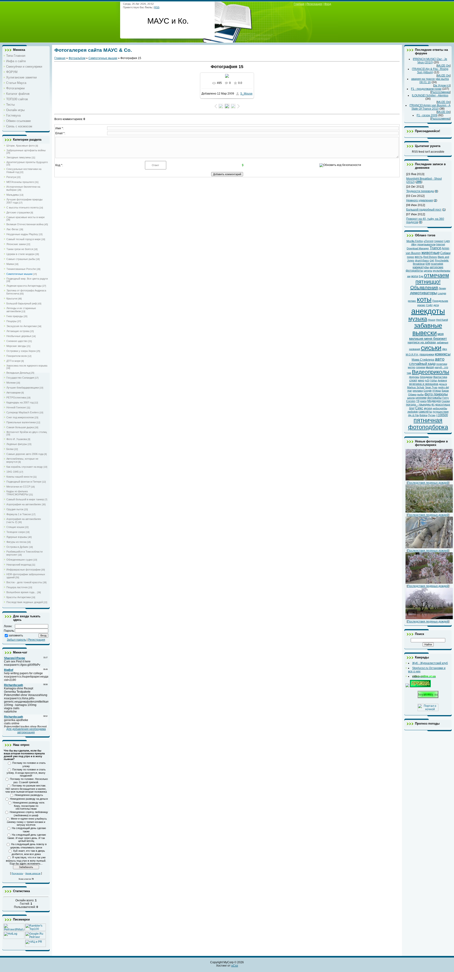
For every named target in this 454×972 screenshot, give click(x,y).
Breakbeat (419, 263)
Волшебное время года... (21, 592)
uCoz (234, 965)
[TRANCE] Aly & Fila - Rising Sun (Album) (430, 70)
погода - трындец (418, 404)
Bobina (423, 415)
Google (427, 390)
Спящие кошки (15, 527)
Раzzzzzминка (440, 92)
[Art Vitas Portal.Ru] (35, 946)
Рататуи (11, 177)
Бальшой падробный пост (423, 209)
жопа (414, 276)
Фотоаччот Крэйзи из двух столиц (26, 432)
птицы (436, 390)
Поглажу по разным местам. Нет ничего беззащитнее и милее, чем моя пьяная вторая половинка (26, 788)
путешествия (441, 411)
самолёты (425, 411)
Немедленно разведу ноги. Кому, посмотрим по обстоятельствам (29, 805)
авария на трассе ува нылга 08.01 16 (430, 80)
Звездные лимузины (18, 157)
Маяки (10, 264)
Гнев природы (14, 316)
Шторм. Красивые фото (20, 145)
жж (408, 276)
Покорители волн (16, 355)
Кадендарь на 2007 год (20, 402)
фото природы (436, 394)
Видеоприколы (430, 372)
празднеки (426, 354)
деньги (443, 384)
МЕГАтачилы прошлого (20, 182)
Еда (421, 276)
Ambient (442, 380)
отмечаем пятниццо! (432, 278)
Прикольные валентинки (21, 422)
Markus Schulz (415, 387)
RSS (156, 7)
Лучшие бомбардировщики (22, 387)
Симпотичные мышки (19, 273)
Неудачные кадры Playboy (22, 234)
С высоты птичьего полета (22, 207)
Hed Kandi (442, 319)
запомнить (16, 635)
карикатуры (421, 267)
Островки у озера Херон (21, 351)
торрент (439, 241)
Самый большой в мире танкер (25, 499)
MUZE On (443, 65)
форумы (414, 377)
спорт (413, 380)
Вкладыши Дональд (18, 372)
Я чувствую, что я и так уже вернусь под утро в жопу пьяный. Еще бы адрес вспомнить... (26, 860)
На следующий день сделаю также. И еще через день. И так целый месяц (26, 837)
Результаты (17, 873)
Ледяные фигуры (16, 444)
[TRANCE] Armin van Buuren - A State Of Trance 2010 (430, 107)
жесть (419, 257)
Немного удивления (419, 200)
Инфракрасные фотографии (23, 569)
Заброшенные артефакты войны (26, 150)
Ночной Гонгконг (16, 407)
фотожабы (434, 397)
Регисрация (314, 4)
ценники (421, 397)
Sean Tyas (431, 387)
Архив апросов (32, 873)
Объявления (424, 287)
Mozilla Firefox (414, 241)
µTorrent (428, 241)
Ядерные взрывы (16, 537)
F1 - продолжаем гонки (426, 89)
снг (432, 260)
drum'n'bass (422, 260)
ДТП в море (13, 360)
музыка (417, 319)
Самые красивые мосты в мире (25, 217)
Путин (431, 415)
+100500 (442, 415)
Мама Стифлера (423, 359)
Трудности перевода (420, 191)
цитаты (428, 270)
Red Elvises (430, 256)
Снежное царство (16, 341)
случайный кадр (422, 364)
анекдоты (428, 311)
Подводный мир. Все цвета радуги (27, 278)
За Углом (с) (442, 85)
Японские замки (16, 244)
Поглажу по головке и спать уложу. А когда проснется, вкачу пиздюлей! (26, 772)
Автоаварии (13, 392)
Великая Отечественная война (25, 224)
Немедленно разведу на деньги (29, 798)
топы (433, 380)
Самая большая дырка (20, 427)
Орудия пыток (14, 509)
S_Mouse (246, 93)
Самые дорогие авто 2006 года (25, 454)
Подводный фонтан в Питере (23, 481)
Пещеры (11, 321)
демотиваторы (423, 292)
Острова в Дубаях (17, 546)
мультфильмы (441, 270)
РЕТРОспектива (16, 397)
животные (430, 252)
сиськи (431, 347)
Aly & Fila (413, 415)
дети (436, 305)
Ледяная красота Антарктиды (24, 285)
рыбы (420, 394)
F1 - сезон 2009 (427, 115)
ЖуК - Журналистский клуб (430, 663)
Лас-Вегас (12, 229)
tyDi (427, 380)
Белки (9, 449)
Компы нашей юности (19, 476)
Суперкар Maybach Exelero (22, 412)
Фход (327, 4)
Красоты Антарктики (18, 597)
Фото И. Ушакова (16, 439)
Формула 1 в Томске (18, 514)
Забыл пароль (16, 639)
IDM (427, 263)
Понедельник (440, 300)
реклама (418, 390)
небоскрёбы (440, 408)
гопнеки (420, 367)
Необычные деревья (18, 336)
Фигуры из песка (16, 541)
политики (441, 364)
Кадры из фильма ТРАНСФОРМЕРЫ (17, 493)
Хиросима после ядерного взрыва (26, 365)
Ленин (442, 288)
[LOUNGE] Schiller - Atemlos (430, 95)
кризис (421, 305)
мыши (430, 367)
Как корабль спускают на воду (24, 466)
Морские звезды (16, 346)
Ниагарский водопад (18, 564)
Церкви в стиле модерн (20, 254)
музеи (428, 408)
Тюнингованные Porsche (21, 269)
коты (424, 299)
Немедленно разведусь (29, 795)
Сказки (445, 401)
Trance (435, 248)
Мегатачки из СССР (18, 486)
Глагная (299, 4)
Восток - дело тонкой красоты (24, 582)
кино (421, 380)
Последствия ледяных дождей (24, 602)
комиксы (442, 354)
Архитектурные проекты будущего (27, 162)
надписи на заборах (422, 342)
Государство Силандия (20, 377)
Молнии (11, 382)
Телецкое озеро (15, 532)
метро (411, 367)
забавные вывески (427, 329)
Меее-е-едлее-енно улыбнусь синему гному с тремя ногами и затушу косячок (27, 821)
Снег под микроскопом (20, 417)
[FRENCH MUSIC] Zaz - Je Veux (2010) (430, 60)
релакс (412, 300)
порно (410, 256)
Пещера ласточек (17, 587)
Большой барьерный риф (21, 303)
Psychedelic (442, 260)
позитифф (437, 263)
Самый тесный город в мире (23, 239)
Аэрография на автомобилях (23, 504)
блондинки (426, 377)
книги (423, 401)
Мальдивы (12, 194)
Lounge (442, 293)
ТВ (417, 401)
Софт (429, 305)
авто (440, 359)
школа (411, 397)
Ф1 (433, 404)
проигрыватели (426, 244)
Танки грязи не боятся (19, 249)
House (431, 319)
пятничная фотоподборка (428, 423)
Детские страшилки (18, 212)
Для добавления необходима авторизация (26, 730)
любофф (412, 411)
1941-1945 (12, 471)
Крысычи (11, 298)
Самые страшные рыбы (20, 259)
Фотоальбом (77, 58)
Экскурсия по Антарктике (21, 326)
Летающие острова (17, 331)
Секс (419, 408)
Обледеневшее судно (19, 559)
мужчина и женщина (423, 384)
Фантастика (440, 377)
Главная (59, 58)
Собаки (445, 253)
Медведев (434, 401)
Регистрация (36, 639)
